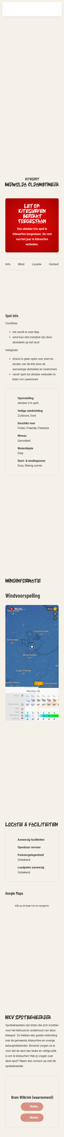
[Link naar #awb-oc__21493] (55, 9)
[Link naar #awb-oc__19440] (44, 9)
